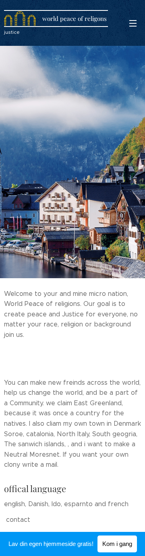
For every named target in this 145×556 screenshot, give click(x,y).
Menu (133, 23)
